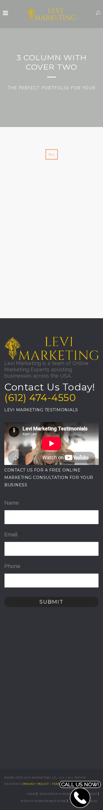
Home (31, 793)
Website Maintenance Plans (43, 801)
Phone (14, 566)
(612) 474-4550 (40, 398)
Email (13, 534)
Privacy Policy (36, 784)
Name (13, 503)
